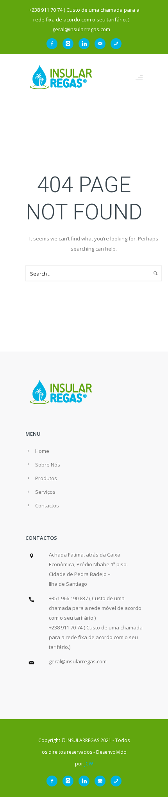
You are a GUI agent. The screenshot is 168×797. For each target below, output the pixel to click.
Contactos (47, 505)
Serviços (45, 491)
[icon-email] (102, 43)
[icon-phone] (116, 43)
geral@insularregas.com (78, 661)
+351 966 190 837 (68, 598)
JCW (88, 763)
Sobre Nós (47, 464)
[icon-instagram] (70, 43)
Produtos (46, 478)
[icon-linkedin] (86, 43)
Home (42, 450)
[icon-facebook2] (53, 43)
